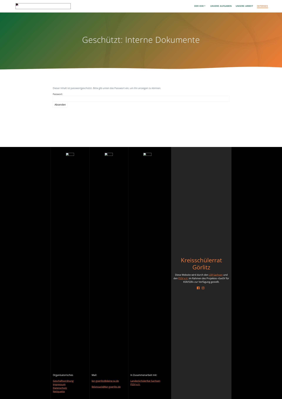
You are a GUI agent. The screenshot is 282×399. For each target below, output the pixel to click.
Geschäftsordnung (63, 381)
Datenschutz (60, 388)
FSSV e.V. (135, 384)
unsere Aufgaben (221, 6)
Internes (262, 6)
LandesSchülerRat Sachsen (145, 381)
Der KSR (199, 6)
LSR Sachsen (216, 274)
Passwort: (58, 94)
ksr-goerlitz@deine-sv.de (105, 381)
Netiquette (59, 391)
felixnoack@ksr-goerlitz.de (106, 386)
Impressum (59, 384)
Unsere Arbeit (244, 6)
